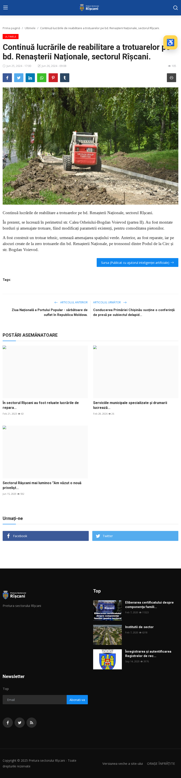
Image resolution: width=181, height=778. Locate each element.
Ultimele (30, 28)
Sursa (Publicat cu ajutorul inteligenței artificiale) (135, 263)
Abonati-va (77, 700)
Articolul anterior (74, 302)
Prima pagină (11, 28)
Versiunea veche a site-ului (122, 763)
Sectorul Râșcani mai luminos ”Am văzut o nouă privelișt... (42, 485)
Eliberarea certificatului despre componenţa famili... (149, 604)
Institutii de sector (139, 627)
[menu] (5, 8)
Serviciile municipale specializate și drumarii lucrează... (130, 405)
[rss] (31, 723)
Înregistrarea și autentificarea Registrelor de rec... (148, 654)
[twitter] (20, 723)
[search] (175, 8)
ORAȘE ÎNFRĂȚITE (161, 763)
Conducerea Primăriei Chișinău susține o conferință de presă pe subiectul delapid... (134, 312)
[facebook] (8, 723)
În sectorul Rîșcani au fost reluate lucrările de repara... (41, 405)
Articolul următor (107, 302)
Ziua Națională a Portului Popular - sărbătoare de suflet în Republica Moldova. (50, 312)
